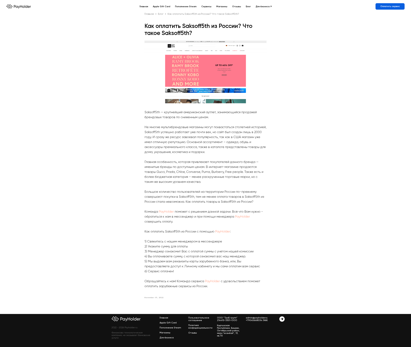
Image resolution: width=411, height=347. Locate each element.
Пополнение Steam (186, 6)
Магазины (221, 6)
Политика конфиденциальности (200, 326)
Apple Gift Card (161, 6)
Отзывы (236, 6)
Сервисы (206, 6)
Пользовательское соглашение (198, 319)
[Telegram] (282, 320)
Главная (144, 6)
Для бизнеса (167, 337)
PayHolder (166, 211)
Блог (248, 6)
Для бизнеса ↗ (264, 6)
